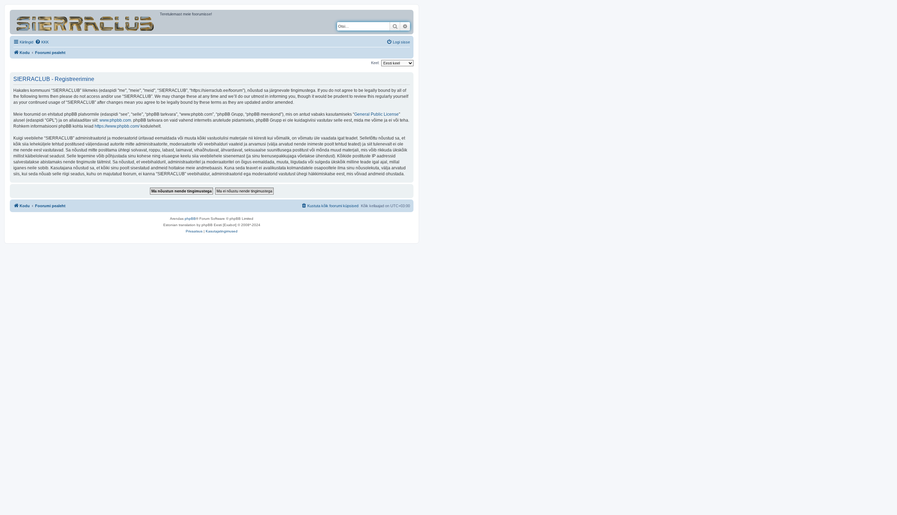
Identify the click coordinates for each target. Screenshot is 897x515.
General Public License (376, 114)
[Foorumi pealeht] (86, 22)
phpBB (190, 219)
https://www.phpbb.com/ (117, 126)
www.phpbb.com (115, 120)
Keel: (375, 63)
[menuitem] (42, 42)
